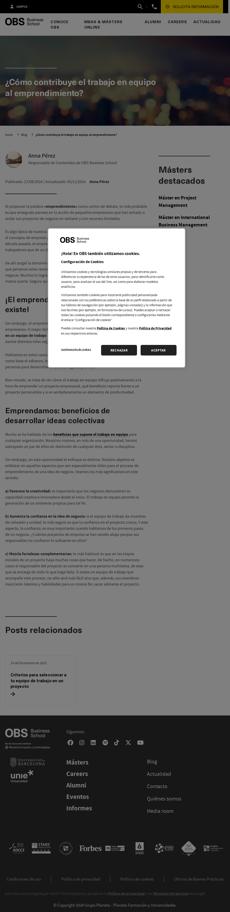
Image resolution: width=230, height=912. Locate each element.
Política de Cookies (111, 328)
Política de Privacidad (155, 328)
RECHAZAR (119, 350)
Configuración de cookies (76, 349)
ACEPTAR (158, 350)
